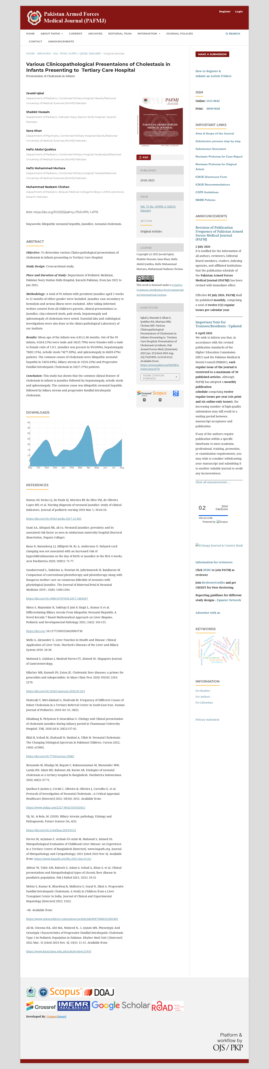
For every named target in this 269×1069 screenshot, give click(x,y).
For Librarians (204, 702)
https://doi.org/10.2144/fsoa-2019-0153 (51, 830)
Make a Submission (212, 54)
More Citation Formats (153, 377)
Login (239, 11)
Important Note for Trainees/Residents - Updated (219, 324)
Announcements (61, 41)
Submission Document (211, 148)
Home (30, 33)
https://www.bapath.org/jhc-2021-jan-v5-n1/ (62, 859)
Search (234, 33)
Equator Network (229, 600)
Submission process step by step (218, 141)
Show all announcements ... (213, 482)
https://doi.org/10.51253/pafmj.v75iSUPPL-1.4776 (65, 212)
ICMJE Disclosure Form (211, 176)
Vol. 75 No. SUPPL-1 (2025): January (77, 53)
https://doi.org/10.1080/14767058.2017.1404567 (57, 598)
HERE (207, 570)
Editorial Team (120, 33)
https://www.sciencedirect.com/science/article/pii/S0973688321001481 (72, 919)
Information (147, 33)
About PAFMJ (51, 33)
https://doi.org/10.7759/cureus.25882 (50, 756)
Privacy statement (207, 719)
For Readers (203, 690)
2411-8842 (213, 101)
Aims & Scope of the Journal (215, 133)
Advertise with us (208, 613)
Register (225, 11)
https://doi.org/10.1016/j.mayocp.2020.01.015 (55, 691)
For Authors (203, 696)
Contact (35, 41)
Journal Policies (179, 33)
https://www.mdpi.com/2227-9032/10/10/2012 (55, 807)
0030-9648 (213, 108)
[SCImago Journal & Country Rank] (219, 545)
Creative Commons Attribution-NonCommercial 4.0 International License (160, 290)
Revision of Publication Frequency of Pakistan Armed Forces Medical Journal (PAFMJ (219, 233)
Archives (95, 33)
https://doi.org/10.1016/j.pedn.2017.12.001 (54, 519)
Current (75, 33)
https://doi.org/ (35, 631)
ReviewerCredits (213, 582)
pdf (145, 157)
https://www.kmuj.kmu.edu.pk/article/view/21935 (58, 951)
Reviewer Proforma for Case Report (219, 156)
